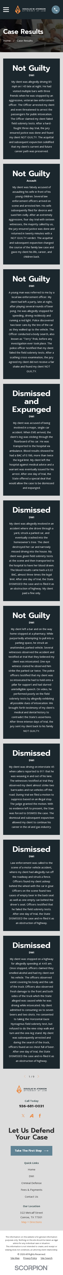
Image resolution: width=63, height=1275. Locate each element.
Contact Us (31, 1196)
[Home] (30, 10)
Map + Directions (31, 1222)
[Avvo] (31, 1116)
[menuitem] (15, 1258)
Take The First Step (28, 1151)
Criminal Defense (31, 1183)
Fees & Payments (31, 1189)
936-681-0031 (31, 1106)
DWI (31, 1176)
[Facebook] (40, 1116)
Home (31, 1169)
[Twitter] (23, 1116)
